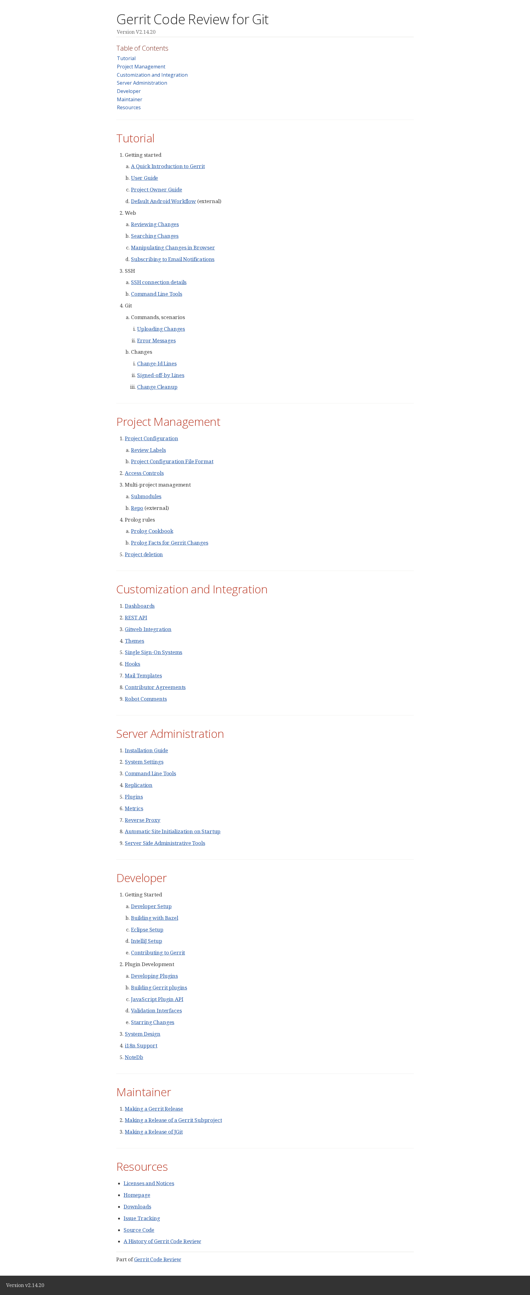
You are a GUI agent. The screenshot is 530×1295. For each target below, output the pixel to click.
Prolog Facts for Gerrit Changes (169, 542)
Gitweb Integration (148, 629)
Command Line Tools (156, 293)
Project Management (141, 66)
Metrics (134, 808)
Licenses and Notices (149, 1183)
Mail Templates (143, 675)
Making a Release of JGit (154, 1131)
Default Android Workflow (163, 201)
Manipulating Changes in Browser (173, 247)
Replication (138, 784)
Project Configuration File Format (172, 461)
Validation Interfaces (156, 1010)
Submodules (146, 496)
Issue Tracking (142, 1218)
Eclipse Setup (147, 929)
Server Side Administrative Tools (165, 842)
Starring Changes (152, 1022)
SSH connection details (158, 282)
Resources (129, 107)
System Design (142, 1033)
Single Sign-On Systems (153, 652)
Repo (137, 507)
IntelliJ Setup (146, 940)
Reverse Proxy (142, 819)
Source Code (139, 1229)
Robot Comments (146, 698)
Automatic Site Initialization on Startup (173, 831)
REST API (136, 617)
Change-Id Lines (156, 363)
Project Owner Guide (156, 189)
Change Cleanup (157, 386)
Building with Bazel (154, 917)
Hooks (132, 663)
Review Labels (148, 449)
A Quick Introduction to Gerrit (168, 166)
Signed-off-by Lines (160, 375)
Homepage (137, 1194)
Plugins (134, 796)
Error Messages (156, 340)
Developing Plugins (154, 975)
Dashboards (140, 605)
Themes (134, 640)
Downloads (137, 1206)
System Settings (144, 761)
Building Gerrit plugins (159, 987)
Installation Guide (146, 750)
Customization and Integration (152, 74)
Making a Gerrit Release (154, 1108)
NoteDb (134, 1057)
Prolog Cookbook (152, 530)
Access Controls (144, 472)
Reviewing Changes (155, 224)
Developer (129, 91)
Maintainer (129, 99)
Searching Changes (155, 235)
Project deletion (144, 554)
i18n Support (141, 1045)
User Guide (144, 177)
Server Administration (142, 82)
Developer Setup (151, 906)
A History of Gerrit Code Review (162, 1241)
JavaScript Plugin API (157, 999)
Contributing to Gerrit (158, 952)
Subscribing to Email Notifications (172, 259)
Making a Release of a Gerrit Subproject (173, 1119)
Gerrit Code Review (157, 1259)
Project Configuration (151, 438)
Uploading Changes (161, 328)
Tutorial (126, 58)
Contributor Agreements (155, 687)
